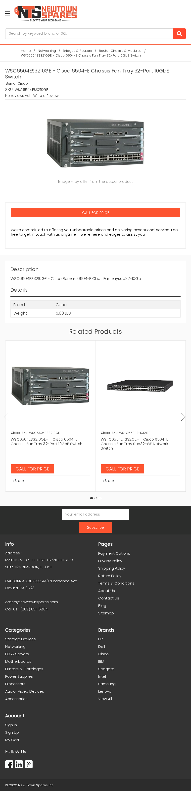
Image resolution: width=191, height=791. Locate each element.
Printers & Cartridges (24, 668)
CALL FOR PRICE (95, 212)
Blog (102, 605)
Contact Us (108, 598)
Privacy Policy (110, 560)
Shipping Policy (111, 568)
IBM (101, 661)
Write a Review (45, 95)
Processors (15, 683)
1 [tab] (91, 498)
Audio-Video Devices (24, 691)
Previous (6, 417)
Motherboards (18, 661)
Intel (102, 676)
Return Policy (109, 575)
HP (100, 639)
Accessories (16, 698)
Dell (101, 646)
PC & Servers (17, 654)
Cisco (103, 654)
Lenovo (104, 691)
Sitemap (106, 613)
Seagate (106, 668)
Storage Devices (20, 639)
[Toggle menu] (7, 13)
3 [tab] (100, 498)
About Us (106, 590)
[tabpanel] (50, 416)
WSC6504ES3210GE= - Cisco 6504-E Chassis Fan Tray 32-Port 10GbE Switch (46, 441)
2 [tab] (96, 498)
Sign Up (12, 732)
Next (183, 417)
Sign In (11, 724)
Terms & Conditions (116, 583)
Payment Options (114, 553)
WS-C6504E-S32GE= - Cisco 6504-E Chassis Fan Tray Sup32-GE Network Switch (134, 444)
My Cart (12, 739)
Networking (15, 646)
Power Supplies (19, 676)
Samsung (107, 683)
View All (105, 698)
